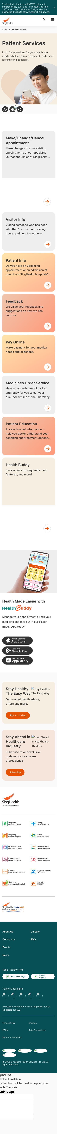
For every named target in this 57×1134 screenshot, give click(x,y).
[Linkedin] (22, 996)
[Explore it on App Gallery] (17, 660)
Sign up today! (17, 715)
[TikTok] (14, 996)
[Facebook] (5, 996)
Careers (35, 931)
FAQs (33, 939)
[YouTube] (39, 996)
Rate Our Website (37, 1030)
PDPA (5, 1030)
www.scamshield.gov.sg (37, 12)
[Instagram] (31, 996)
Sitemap (33, 1023)
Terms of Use (9, 1023)
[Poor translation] (10, 1092)
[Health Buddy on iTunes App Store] (17, 641)
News (5, 955)
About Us (7, 931)
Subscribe (15, 772)
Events (6, 947)
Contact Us (9, 939)
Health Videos (42, 976)
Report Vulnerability (12, 1037)
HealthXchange (18, 976)
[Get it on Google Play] (17, 650)
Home (4, 29)
